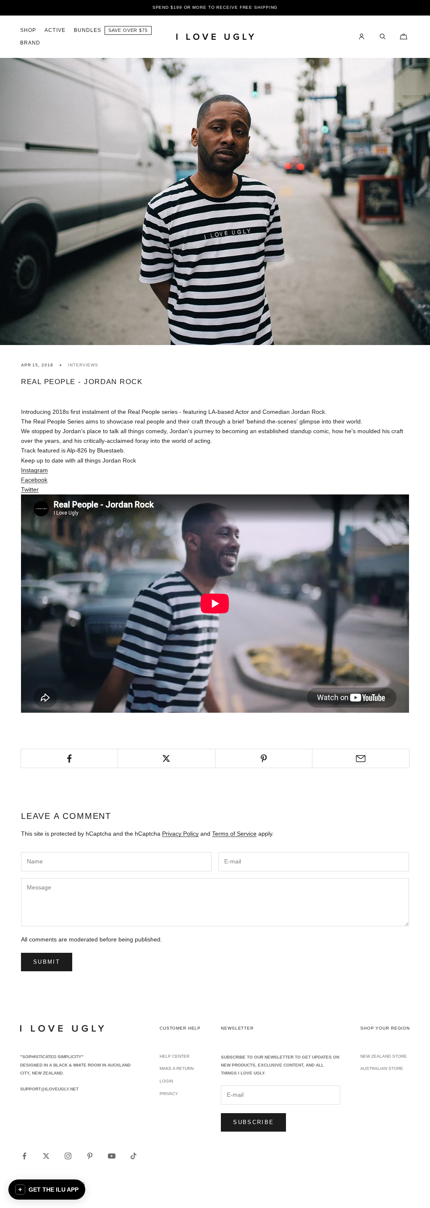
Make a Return (177, 1068)
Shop (28, 30)
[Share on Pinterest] (263, 758)
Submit (46, 962)
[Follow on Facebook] (24, 1156)
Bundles (88, 30)
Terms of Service (234, 833)
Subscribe (253, 1122)
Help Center (174, 1056)
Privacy (169, 1093)
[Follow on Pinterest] (90, 1156)
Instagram (34, 470)
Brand (30, 43)
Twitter (30, 489)
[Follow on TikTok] (133, 1156)
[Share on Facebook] (69, 758)
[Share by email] (360, 758)
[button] (46, 1189)
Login (166, 1081)
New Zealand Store (383, 1056)
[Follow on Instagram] (68, 1156)
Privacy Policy (180, 833)
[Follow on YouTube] (112, 1156)
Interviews (83, 365)
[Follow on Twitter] (46, 1156)
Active (55, 30)
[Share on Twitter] (166, 758)
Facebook (34, 479)
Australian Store (381, 1068)
